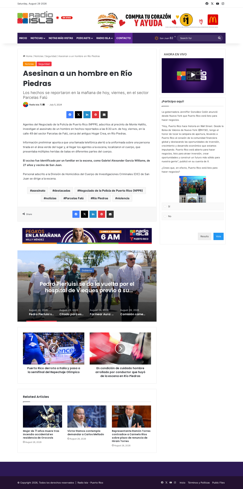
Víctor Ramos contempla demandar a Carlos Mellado (85, 432)
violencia (123, 198)
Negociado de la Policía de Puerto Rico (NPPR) (111, 190)
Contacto (123, 38)
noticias (51, 198)
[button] (192, 189)
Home (28, 56)
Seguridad (50, 56)
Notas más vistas (61, 38)
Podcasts (83, 38)
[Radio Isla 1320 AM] (35, 17)
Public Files (218, 482)
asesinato (38, 190)
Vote (218, 236)
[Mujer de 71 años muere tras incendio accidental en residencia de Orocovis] (42, 416)
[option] (87, 286)
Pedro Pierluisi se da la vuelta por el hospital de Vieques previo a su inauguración (87, 290)
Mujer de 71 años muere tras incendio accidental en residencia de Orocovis (41, 434)
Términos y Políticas (199, 482)
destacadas (62, 190)
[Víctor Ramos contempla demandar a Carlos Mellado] (87, 416)
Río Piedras (100, 198)
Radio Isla (34, 104)
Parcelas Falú (74, 198)
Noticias (37, 38)
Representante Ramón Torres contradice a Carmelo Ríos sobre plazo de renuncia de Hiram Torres (131, 436)
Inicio (23, 38)
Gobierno (87, 270)
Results (204, 236)
